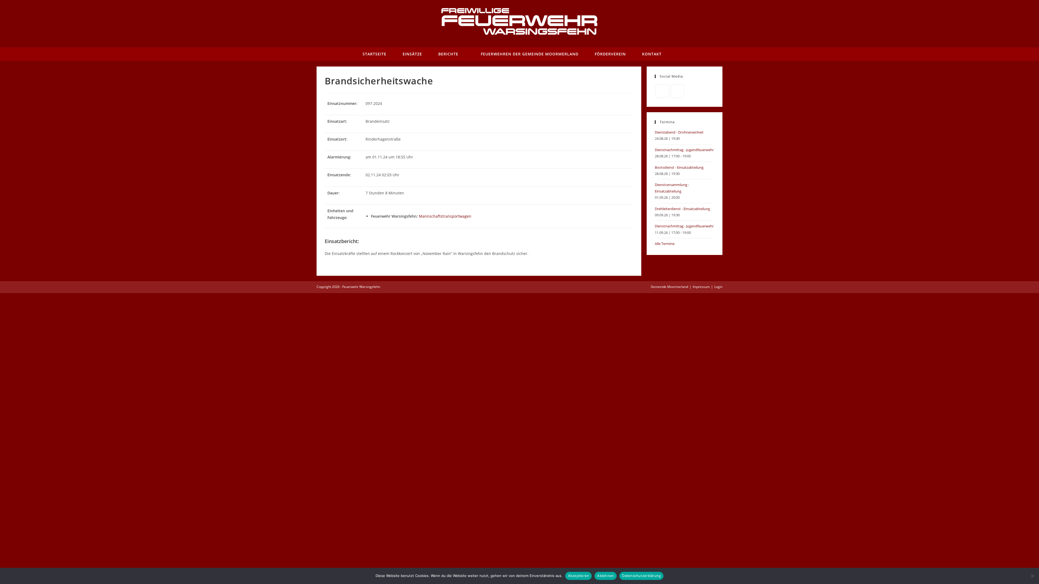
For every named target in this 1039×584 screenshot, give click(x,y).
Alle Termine (665, 243)
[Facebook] (662, 91)
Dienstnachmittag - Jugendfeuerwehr (684, 149)
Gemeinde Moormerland (669, 286)
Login (718, 286)
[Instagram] (677, 91)
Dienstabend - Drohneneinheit (679, 132)
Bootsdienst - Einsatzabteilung (679, 167)
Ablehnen (605, 575)
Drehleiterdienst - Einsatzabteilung (682, 208)
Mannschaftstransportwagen (445, 216)
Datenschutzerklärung (641, 575)
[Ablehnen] (1032, 576)
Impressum (701, 286)
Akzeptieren (578, 575)
